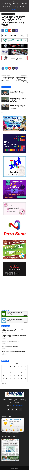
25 (18, 378)
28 (3, 381)
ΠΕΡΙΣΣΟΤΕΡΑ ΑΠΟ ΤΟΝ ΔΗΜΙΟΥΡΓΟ (19, 87)
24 (14, 378)
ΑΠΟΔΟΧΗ (14, 9)
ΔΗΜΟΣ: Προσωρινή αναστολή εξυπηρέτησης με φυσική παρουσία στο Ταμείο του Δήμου (13, 352)
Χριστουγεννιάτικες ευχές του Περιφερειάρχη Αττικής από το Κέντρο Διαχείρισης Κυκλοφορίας (21, 79)
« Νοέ (2, 383)
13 (25, 372)
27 (25, 378)
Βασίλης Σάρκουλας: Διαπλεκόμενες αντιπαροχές (17, 92)
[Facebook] (8, 409)
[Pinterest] (12, 409)
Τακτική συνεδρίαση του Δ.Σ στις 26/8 (10, 346)
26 (21, 378)
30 (10, 381)
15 (6, 375)
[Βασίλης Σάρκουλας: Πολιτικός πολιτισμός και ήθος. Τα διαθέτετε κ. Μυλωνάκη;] (5, 107)
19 (21, 375)
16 (10, 375)
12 (21, 372)
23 (10, 378)
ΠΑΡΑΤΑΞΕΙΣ (3, 14)
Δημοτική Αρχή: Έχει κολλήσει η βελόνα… (11, 341)
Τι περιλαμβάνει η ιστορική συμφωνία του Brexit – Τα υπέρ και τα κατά (7, 78)
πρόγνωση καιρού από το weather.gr (12, 432)
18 (18, 375)
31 (14, 381)
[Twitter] (16, 409)
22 (6, 378)
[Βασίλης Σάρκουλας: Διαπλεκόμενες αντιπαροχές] (5, 92)
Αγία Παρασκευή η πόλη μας (11, 14)
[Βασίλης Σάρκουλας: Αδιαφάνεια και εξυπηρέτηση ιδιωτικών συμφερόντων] (5, 99)
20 (25, 375)
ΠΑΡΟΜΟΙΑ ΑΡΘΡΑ (6, 87)
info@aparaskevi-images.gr (17, 405)
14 (3, 375)
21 (3, 378)
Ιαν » (6, 383)
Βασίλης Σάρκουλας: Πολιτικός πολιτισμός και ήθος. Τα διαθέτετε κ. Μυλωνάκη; (18, 107)
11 (18, 372)
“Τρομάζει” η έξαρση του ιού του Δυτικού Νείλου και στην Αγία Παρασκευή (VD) (14, 335)
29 (6, 381)
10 (14, 372)
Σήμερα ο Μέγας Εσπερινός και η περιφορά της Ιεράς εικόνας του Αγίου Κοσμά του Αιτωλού (14, 329)
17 (14, 375)
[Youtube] (20, 409)
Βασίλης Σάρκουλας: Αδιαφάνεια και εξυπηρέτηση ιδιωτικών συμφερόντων (18, 99)
